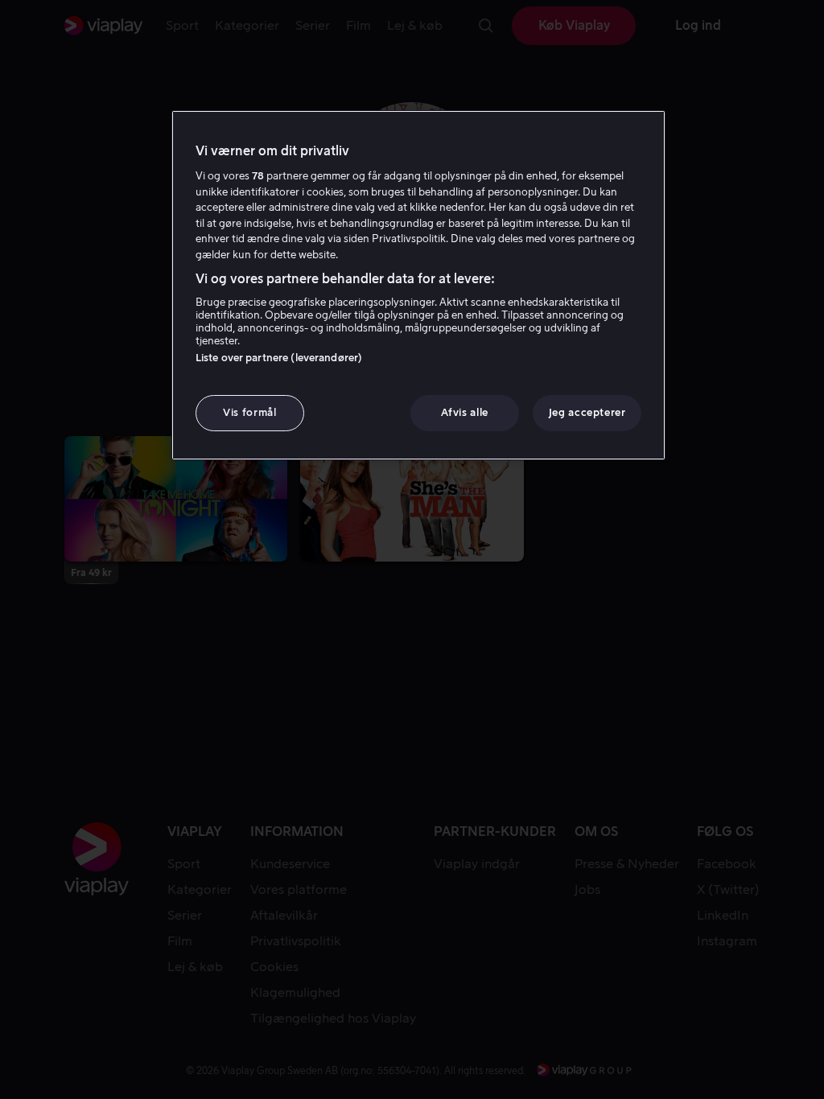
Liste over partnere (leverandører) (279, 357)
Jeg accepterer (587, 412)
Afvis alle (464, 412)
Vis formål (250, 412)
